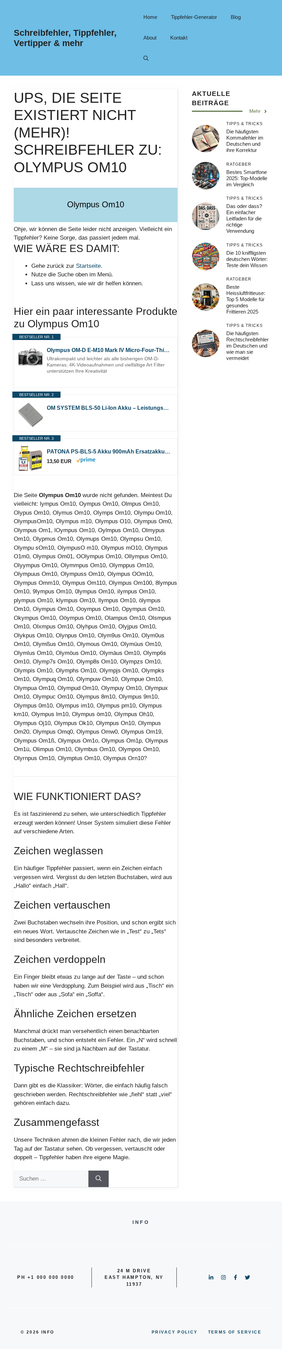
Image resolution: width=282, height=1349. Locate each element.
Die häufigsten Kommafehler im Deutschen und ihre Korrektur (244, 141)
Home (150, 17)
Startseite (88, 266)
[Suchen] (98, 1179)
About (149, 38)
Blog (236, 17)
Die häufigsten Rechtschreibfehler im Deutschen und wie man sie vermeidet (247, 345)
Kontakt (178, 38)
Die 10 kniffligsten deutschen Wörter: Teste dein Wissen (247, 259)
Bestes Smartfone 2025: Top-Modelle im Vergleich (246, 178)
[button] (146, 58)
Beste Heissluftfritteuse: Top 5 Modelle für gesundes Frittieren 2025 (245, 299)
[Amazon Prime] (85, 461)
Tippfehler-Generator (194, 17)
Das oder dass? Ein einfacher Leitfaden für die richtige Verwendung (244, 218)
